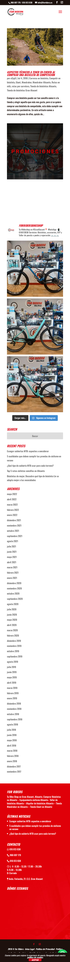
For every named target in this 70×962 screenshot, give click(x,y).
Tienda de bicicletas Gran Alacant (22, 90)
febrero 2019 (13, 693)
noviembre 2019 (14, 646)
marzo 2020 (12, 630)
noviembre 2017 (14, 771)
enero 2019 (12, 698)
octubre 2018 (13, 714)
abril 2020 (11, 625)
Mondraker (27, 82)
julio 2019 (11, 667)
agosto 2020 (12, 604)
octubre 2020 (13, 593)
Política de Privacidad (45, 949)
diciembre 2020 (14, 583)
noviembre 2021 (14, 525)
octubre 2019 (13, 651)
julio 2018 (11, 729)
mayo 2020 (12, 619)
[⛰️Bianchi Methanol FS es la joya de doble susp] (35, 384)
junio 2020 (12, 614)
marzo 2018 (12, 750)
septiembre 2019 (14, 656)
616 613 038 (15, 849)
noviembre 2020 (14, 588)
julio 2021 (11, 546)
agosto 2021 (12, 541)
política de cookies (35, 957)
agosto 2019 (12, 661)
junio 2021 (11, 551)
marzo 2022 (12, 504)
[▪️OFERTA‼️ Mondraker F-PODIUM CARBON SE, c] (35, 269)
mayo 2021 (12, 557)
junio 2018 (11, 735)
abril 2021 (11, 562)
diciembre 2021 (14, 520)
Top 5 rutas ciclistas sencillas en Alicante (26, 471)
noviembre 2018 (14, 708)
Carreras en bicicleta (38, 78)
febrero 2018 (13, 756)
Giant (18, 82)
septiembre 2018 (14, 719)
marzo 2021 (12, 567)
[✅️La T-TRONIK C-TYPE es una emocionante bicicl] (35, 326)
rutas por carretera (20, 86)
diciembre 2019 (14, 640)
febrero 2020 (13, 635)
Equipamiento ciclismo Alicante (34, 800)
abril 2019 (11, 682)
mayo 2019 (12, 677)
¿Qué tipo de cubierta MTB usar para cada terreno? (30, 465)
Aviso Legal (29, 949)
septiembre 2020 (15, 598)
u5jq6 (13, 78)
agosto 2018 (12, 724)
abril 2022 (11, 499)
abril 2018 (11, 745)
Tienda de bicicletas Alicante (43, 86)
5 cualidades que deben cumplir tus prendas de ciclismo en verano (35, 827)
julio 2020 (11, 609)
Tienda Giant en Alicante (41, 806)
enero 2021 (12, 578)
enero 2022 (12, 515)
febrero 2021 (13, 572)
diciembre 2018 (14, 703)
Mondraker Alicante (42, 82)
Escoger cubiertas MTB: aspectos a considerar (28, 451)
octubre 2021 (13, 530)
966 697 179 (15, 855)
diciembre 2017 (14, 766)
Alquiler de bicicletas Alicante (40, 803)
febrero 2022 (13, 510)
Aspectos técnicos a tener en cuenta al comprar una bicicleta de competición (31, 73)
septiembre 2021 (14, 536)
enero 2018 (12, 761)
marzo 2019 (12, 688)
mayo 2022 (12, 494)
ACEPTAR (35, 960)
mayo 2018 (12, 740)
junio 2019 (11, 672)
